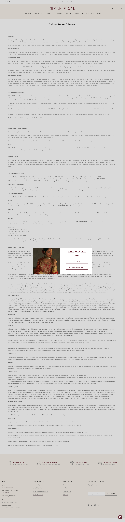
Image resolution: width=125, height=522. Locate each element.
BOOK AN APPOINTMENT (76, 267)
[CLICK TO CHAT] (120, 517)
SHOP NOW (76, 261)
